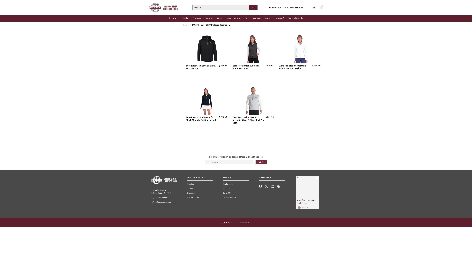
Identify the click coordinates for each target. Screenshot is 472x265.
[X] (266, 186)
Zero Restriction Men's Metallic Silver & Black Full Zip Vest (248, 120)
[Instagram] (272, 186)
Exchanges (191, 193)
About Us (226, 189)
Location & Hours (229, 197)
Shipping (190, 184)
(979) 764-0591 (161, 197)
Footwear (197, 18)
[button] (200, 178)
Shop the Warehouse (293, 7)
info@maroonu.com (163, 202)
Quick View (206, 72)
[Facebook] (260, 186)
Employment (228, 184)
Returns (190, 189)
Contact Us (227, 193)
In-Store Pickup (193, 197)
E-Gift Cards (275, 7)
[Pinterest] (278, 186)
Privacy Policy (245, 223)
